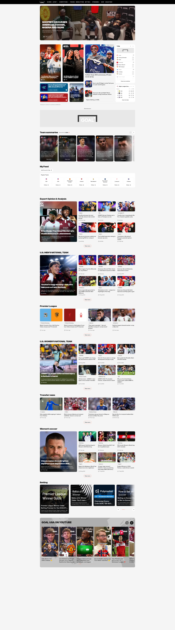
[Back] (131, 46)
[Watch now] (87, 23)
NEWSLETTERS (80, 2)
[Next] (133, 46)
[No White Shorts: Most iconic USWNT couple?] (73, 63)
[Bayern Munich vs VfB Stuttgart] (125, 64)
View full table (125, 100)
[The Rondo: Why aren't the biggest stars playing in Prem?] (50, 63)
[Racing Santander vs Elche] (125, 57)
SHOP (102, 2)
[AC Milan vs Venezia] (125, 72)
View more (48, 159)
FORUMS (72, 2)
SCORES (49, 2)
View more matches (125, 81)
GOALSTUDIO (108, 2)
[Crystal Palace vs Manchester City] (125, 79)
